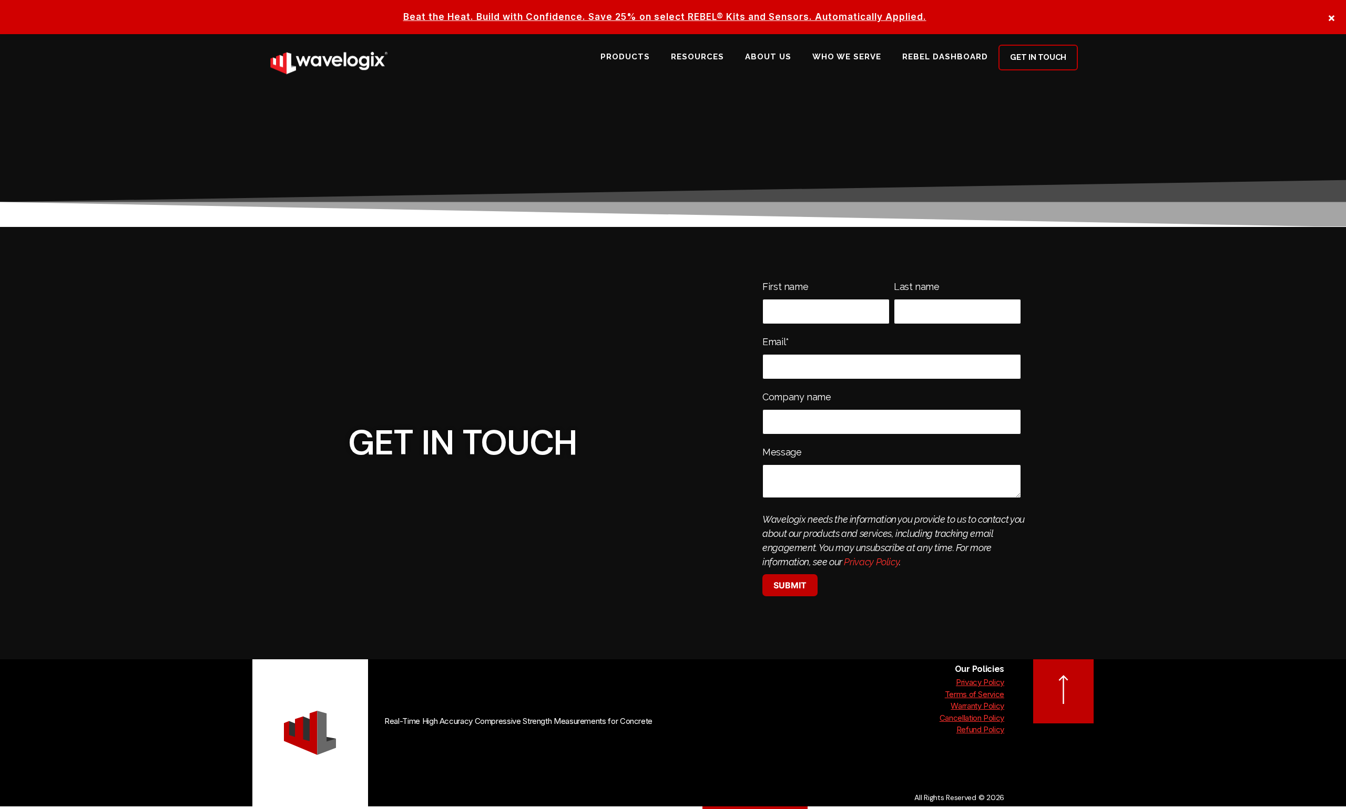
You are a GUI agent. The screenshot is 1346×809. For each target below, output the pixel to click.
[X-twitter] (448, 746)
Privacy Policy (871, 561)
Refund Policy (980, 729)
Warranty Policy (977, 706)
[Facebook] (429, 746)
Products (625, 56)
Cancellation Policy (972, 718)
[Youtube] (410, 746)
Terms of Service (974, 694)
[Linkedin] (390, 746)
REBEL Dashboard (945, 56)
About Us (768, 56)
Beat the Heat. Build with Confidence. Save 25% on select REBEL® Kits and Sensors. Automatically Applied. (664, 17)
